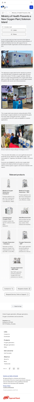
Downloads (7, 336)
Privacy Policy (7, 385)
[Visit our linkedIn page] (13, 368)
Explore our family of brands (10, 376)
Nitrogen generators (9, 344)
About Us (6, 359)
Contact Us (7, 334)
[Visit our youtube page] (18, 368)
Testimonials (7, 363)
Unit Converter (8, 353)
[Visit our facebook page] (9, 368)
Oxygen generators (9, 342)
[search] (31, 2)
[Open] (31, 7)
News (5, 361)
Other (5, 347)
